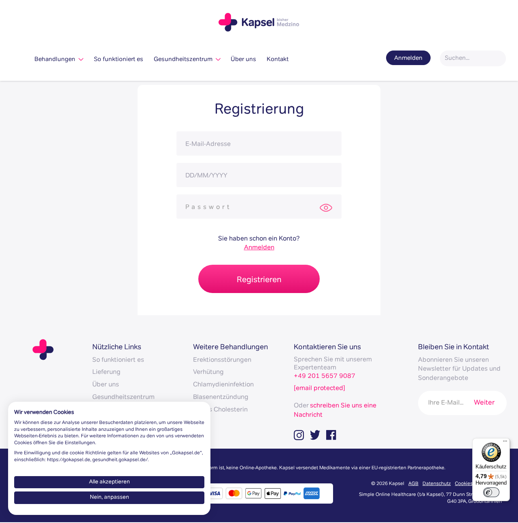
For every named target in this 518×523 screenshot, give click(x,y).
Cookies (464, 484)
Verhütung (208, 372)
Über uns (243, 60)
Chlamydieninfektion (223, 385)
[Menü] (505, 443)
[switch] (491, 492)
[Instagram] (302, 435)
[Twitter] (318, 435)
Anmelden (408, 49)
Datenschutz (436, 484)
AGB (413, 484)
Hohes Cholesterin (220, 410)
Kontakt (278, 60)
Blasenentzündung (220, 397)
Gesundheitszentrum (185, 60)
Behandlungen (56, 60)
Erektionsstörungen (222, 360)
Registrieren (259, 280)
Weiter (484, 403)
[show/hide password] (326, 207)
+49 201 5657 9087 (324, 376)
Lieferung (106, 372)
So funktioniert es (118, 60)
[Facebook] (334, 435)
